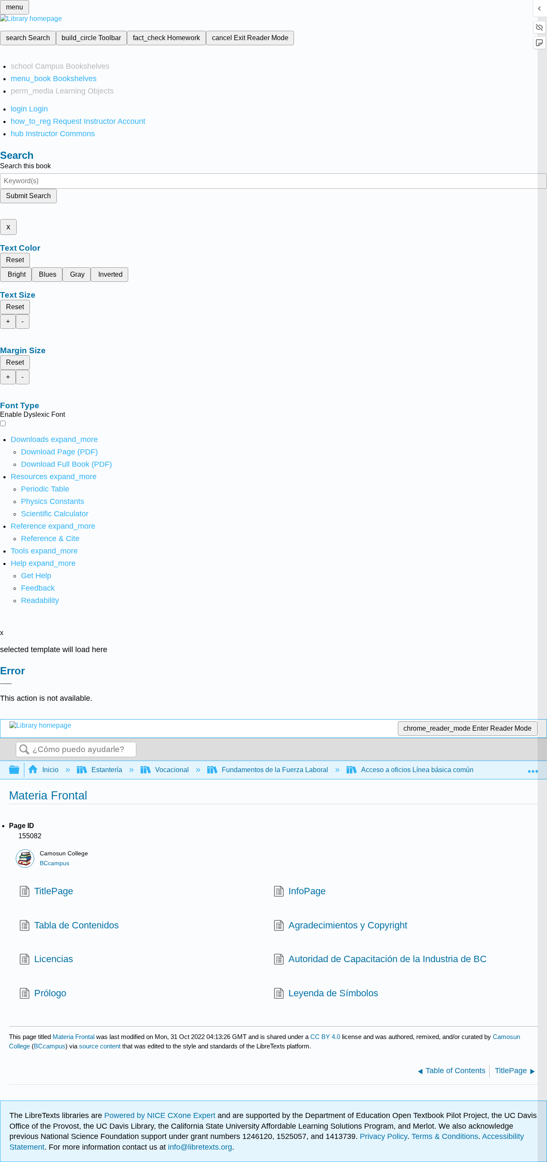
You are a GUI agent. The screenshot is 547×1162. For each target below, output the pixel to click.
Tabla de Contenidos (76, 925)
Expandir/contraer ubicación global (533, 767)
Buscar (24, 750)
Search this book (25, 166)
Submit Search (28, 195)
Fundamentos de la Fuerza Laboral (275, 769)
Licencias (53, 959)
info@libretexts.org (199, 1147)
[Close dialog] (6, 683)
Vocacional (172, 769)
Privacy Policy (383, 1136)
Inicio (50, 769)
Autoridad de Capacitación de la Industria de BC (387, 959)
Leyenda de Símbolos (333, 993)
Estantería (107, 769)
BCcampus (54, 863)
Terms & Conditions (445, 1136)
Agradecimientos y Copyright (347, 925)
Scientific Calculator (54, 513)
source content (100, 1046)
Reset (15, 259)
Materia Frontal (73, 1036)
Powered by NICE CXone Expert (161, 1115)
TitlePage (53, 891)
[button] (38, 588)
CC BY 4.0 (325, 1036)
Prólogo (50, 993)
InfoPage (307, 891)
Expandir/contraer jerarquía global (19, 770)
